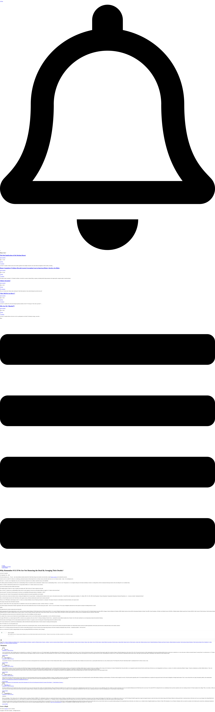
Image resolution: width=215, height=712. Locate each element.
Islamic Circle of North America (95, 642)
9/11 (3, 642)
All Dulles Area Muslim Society (13, 642)
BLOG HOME (5, 567)
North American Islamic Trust (198, 642)
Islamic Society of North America (130, 642)
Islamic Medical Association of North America (110, 642)
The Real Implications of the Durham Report (13, 255)
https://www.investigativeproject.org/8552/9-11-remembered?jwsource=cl (15, 679)
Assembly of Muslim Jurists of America (38, 642)
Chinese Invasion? (5, 280)
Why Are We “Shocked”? (7, 306)
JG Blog (1, 1)
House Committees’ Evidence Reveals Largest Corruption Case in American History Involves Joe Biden (29, 268)
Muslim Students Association (175, 642)
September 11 (206, 642)
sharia (210, 642)
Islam (88, 642)
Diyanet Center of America (79, 642)
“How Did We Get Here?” (7, 293)
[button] (107, 441)
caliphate (47, 642)
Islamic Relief (120, 642)
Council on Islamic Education (69, 642)
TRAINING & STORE (6, 566)
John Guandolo (2, 3)
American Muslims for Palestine (25, 642)
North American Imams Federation (187, 642)
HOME (3, 565)
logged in (6, 708)
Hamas (86, 642)
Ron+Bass (7, 684)
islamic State (138, 642)
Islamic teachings (54, 577)
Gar (5, 649)
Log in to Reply (5, 655)
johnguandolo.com (11, 635)
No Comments (2, 289)
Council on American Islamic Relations (56, 642)
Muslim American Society (145, 642)
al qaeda (6, 642)
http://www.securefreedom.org (56, 702)
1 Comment (2, 263)
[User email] (1, 640)
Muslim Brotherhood (154, 642)
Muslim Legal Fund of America (163, 642)
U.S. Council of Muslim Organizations (10, 643)
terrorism (1, 643)
